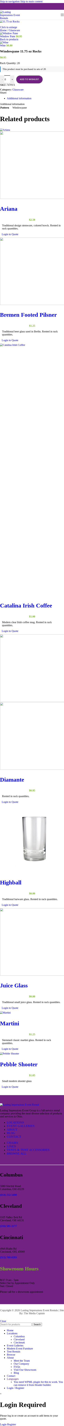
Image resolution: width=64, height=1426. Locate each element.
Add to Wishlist (29, 79)
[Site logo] (12, 18)
